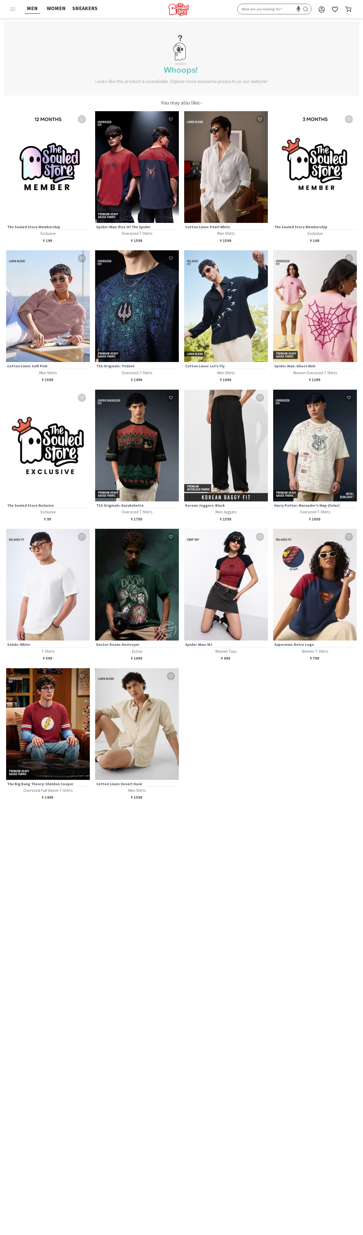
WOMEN (56, 8)
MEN (32, 8)
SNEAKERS (85, 8)
